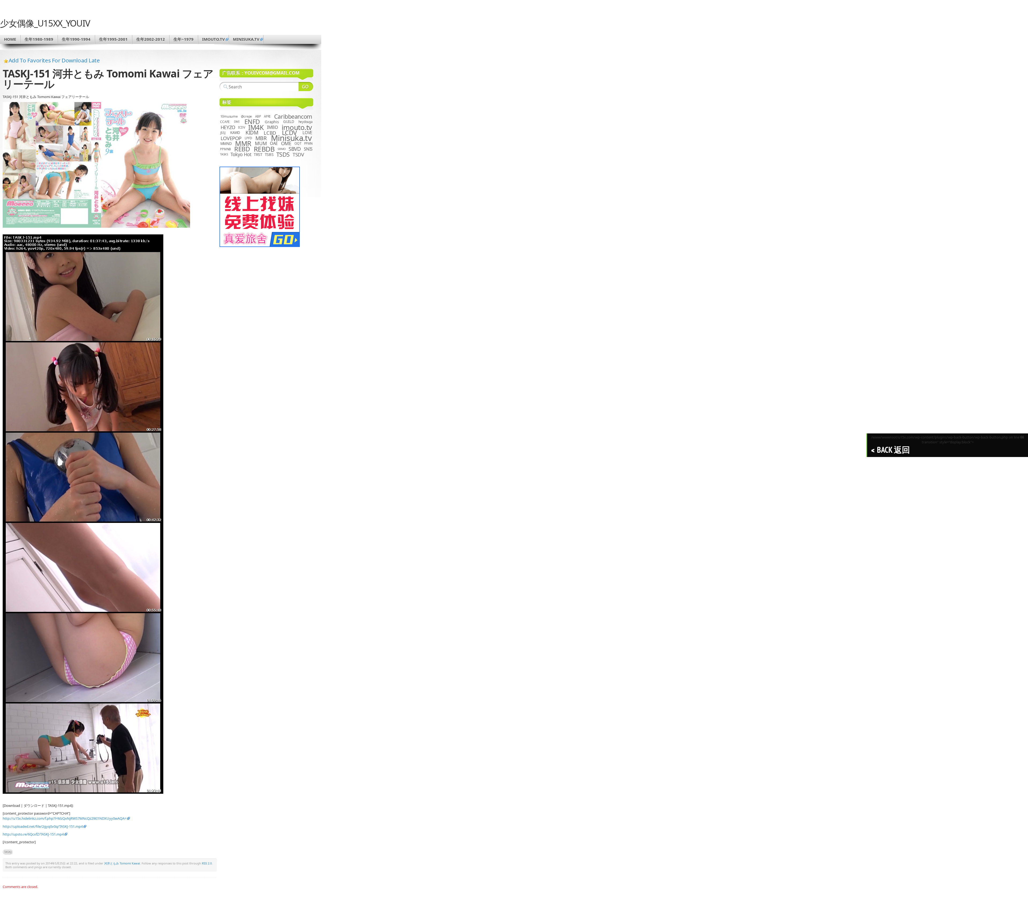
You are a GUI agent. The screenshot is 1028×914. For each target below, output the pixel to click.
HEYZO (228, 127)
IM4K (255, 127)
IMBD (272, 127)
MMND (226, 143)
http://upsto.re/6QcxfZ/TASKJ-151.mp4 (33, 834)
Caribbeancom (293, 116)
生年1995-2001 (113, 39)
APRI (267, 116)
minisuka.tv (246, 39)
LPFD (248, 138)
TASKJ (8, 852)
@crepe (246, 116)
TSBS (269, 154)
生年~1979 (183, 39)
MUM (261, 143)
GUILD (288, 121)
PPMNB (225, 149)
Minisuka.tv (291, 138)
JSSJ (222, 132)
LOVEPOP (231, 138)
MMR (243, 143)
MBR (261, 138)
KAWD (235, 132)
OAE (274, 143)
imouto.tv (213, 39)
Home (10, 39)
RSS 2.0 (207, 863)
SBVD (295, 148)
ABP (258, 116)
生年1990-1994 (76, 39)
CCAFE (225, 121)
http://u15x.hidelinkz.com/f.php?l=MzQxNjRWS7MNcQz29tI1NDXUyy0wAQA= (64, 818)
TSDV (298, 154)
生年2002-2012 (150, 39)
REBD (242, 149)
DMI (237, 121)
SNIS (308, 149)
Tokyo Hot (240, 154)
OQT (297, 143)
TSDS (283, 154)
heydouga (305, 121)
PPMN (308, 143)
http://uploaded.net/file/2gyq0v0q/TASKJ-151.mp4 (43, 826)
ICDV (241, 127)
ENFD (252, 121)
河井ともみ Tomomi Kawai (122, 863)
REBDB (264, 148)
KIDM (251, 132)
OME (286, 143)
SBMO (282, 149)
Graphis (272, 121)
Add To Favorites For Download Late (54, 60)
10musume (229, 116)
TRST (258, 154)
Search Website (305, 86)
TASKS (224, 154)
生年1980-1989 (39, 39)
